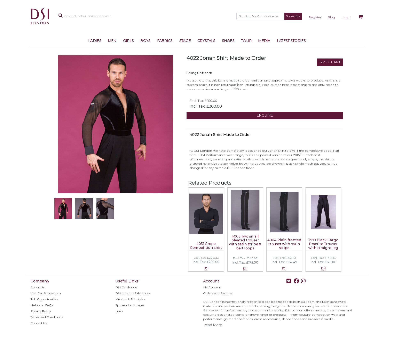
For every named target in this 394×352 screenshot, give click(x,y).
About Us (38, 287)
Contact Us (39, 323)
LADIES (94, 41)
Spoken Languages (130, 305)
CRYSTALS (206, 41)
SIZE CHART (330, 62)
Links (119, 311)
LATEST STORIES (291, 41)
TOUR (246, 41)
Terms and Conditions (47, 317)
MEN (112, 41)
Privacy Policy (41, 311)
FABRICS (165, 41)
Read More (212, 325)
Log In (347, 17)
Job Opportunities (44, 299)
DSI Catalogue (126, 287)
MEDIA (264, 41)
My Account (212, 287)
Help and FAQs (42, 305)
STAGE (185, 41)
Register (315, 17)
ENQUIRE (265, 115)
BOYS (145, 41)
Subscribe (293, 16)
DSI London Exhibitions (133, 293)
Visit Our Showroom (46, 293)
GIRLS (128, 41)
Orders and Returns (217, 293)
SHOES (228, 41)
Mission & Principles (130, 299)
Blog (331, 17)
